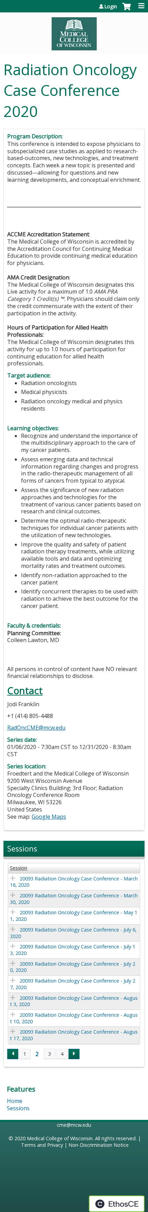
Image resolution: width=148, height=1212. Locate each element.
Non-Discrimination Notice (98, 1145)
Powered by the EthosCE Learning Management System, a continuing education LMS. (117, 1203)
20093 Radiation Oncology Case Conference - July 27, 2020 (72, 984)
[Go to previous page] (12, 1054)
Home (14, 1101)
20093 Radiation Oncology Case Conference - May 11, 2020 (73, 915)
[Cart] (126, 10)
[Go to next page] (74, 1054)
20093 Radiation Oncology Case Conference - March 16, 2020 (74, 881)
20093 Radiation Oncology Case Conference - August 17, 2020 (74, 1035)
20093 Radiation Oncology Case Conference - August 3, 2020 (74, 1001)
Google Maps (49, 816)
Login (110, 6)
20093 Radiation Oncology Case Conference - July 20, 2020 (72, 967)
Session (18, 868)
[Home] (74, 31)
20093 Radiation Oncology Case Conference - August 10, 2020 (74, 1018)
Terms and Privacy (42, 1145)
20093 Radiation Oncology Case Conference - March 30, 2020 (74, 898)
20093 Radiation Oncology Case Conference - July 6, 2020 (73, 932)
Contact (25, 690)
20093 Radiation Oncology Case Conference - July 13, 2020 (72, 949)
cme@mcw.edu (74, 1125)
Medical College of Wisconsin (60, 1138)
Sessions (18, 1108)
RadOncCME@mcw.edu (36, 727)
